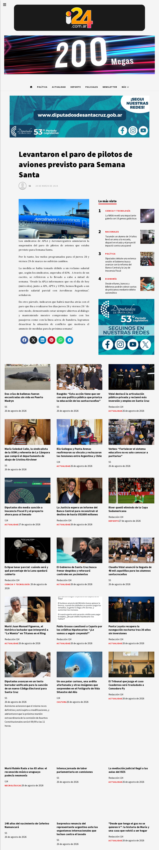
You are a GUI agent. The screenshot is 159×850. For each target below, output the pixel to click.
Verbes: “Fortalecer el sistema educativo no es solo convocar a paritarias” (128, 452)
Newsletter (110, 87)
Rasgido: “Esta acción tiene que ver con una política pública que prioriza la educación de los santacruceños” (79, 397)
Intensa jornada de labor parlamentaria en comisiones (75, 770)
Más (124, 87)
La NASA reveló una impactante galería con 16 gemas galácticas (121, 217)
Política (42, 87)
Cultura (62, 702)
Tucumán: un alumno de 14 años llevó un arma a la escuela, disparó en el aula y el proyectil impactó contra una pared (121, 241)
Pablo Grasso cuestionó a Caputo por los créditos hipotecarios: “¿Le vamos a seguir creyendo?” (79, 630)
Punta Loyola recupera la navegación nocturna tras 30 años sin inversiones (130, 630)
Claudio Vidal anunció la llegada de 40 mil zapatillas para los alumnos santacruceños (130, 570)
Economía (111, 279)
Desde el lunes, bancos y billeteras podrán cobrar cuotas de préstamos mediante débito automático (120, 288)
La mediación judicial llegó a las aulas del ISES (128, 770)
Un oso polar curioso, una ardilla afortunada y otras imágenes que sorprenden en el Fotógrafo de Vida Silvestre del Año (78, 687)
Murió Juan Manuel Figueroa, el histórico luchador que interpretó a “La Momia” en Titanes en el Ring (26, 630)
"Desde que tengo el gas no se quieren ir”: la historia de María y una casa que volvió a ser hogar (129, 827)
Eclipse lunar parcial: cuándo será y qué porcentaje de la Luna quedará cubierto (26, 570)
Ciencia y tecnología (17, 584)
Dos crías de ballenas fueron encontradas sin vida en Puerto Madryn (24, 397)
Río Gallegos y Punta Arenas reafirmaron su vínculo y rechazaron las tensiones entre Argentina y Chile (79, 452)
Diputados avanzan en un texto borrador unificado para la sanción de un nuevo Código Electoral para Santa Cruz (26, 687)
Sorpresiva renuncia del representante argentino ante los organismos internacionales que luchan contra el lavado (77, 829)
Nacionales (112, 231)
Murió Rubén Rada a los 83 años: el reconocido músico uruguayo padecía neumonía (26, 772)
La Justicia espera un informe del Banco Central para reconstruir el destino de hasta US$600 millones (77, 511)
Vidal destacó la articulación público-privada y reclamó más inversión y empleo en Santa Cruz (129, 397)
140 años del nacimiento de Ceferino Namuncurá (27, 825)
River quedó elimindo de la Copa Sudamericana (128, 509)
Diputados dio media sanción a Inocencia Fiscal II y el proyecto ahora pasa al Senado (24, 511)
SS (30, 186)
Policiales (91, 87)
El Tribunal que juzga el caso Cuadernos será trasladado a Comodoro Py (126, 685)
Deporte (75, 87)
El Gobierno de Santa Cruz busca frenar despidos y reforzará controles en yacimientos (77, 570)
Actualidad (59, 87)
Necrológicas (13, 785)
